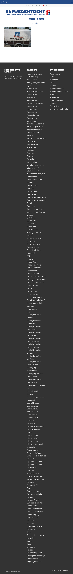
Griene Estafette (34, 274)
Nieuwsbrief (55, 97)
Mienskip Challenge (35, 426)
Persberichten (33, 491)
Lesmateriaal (32, 406)
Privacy (30, 497)
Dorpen (30, 215)
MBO (52, 83)
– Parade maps (33, 77)
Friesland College (34, 265)
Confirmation (32, 185)
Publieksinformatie (35, 512)
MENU (4, 2)
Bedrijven (31, 153)
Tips (29, 544)
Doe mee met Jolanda (36, 212)
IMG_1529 (36, 19)
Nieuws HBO (32, 435)
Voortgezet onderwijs (36, 556)
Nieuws (30, 432)
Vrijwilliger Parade (34, 562)
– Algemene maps (34, 74)
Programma (32, 506)
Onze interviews (56, 100)
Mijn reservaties (33, 429)
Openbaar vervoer (34, 462)
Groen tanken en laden (36, 277)
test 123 (30, 541)
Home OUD (32, 291)
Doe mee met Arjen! (35, 209)
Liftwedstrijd (32, 418)
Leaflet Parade (33, 403)
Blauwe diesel (33, 168)
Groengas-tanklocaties (36, 279)
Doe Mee (31, 206)
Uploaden (31, 547)
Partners (30, 482)
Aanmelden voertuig (35, 124)
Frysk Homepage (34, 268)
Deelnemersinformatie (36, 197)
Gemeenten (32, 271)
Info (28, 312)
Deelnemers (32, 194)
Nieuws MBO (32, 438)
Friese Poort (32, 262)
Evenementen (33, 247)
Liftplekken (32, 415)
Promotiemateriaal (34, 509)
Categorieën (32, 177)
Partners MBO (32, 485)
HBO (52, 77)
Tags (29, 532)
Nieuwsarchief (33, 450)
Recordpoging (33, 515)
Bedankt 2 (31, 150)
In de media (32, 309)
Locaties (30, 421)
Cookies (30, 188)
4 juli (29, 86)
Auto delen (31, 141)
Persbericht (54, 106)
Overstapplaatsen (34, 476)
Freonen (30, 259)
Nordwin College (34, 453)
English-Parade (33, 244)
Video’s (30, 550)
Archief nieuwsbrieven (36, 138)
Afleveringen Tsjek (35, 127)
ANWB (30, 136)
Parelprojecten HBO (35, 479)
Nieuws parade (33, 441)
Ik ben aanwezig (33, 294)
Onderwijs (31, 459)
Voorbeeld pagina (34, 553)
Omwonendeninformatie (37, 456)
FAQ (29, 256)
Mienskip (31, 423)
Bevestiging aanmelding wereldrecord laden (35, 162)
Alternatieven (55, 74)
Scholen (30, 523)
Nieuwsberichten (57, 89)
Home (29, 288)
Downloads (31, 218)
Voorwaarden (32, 559)
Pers (29, 488)
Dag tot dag (32, 191)
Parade (53, 103)
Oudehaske (31, 468)
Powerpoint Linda (34, 494)
